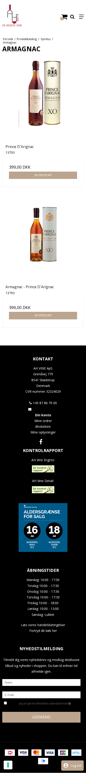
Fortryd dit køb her (43, 630)
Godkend (41, 717)
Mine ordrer (43, 421)
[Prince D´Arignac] (43, 100)
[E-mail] (41, 694)
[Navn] (41, 682)
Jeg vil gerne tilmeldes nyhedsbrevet (43, 702)
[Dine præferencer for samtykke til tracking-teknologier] (8, 765)
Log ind (75, 765)
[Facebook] (40, 441)
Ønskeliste (43, 426)
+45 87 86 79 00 (44, 403)
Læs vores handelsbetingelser (43, 625)
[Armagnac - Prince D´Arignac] (43, 240)
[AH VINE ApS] (21, 15)
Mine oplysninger (43, 432)
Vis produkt (43, 175)
